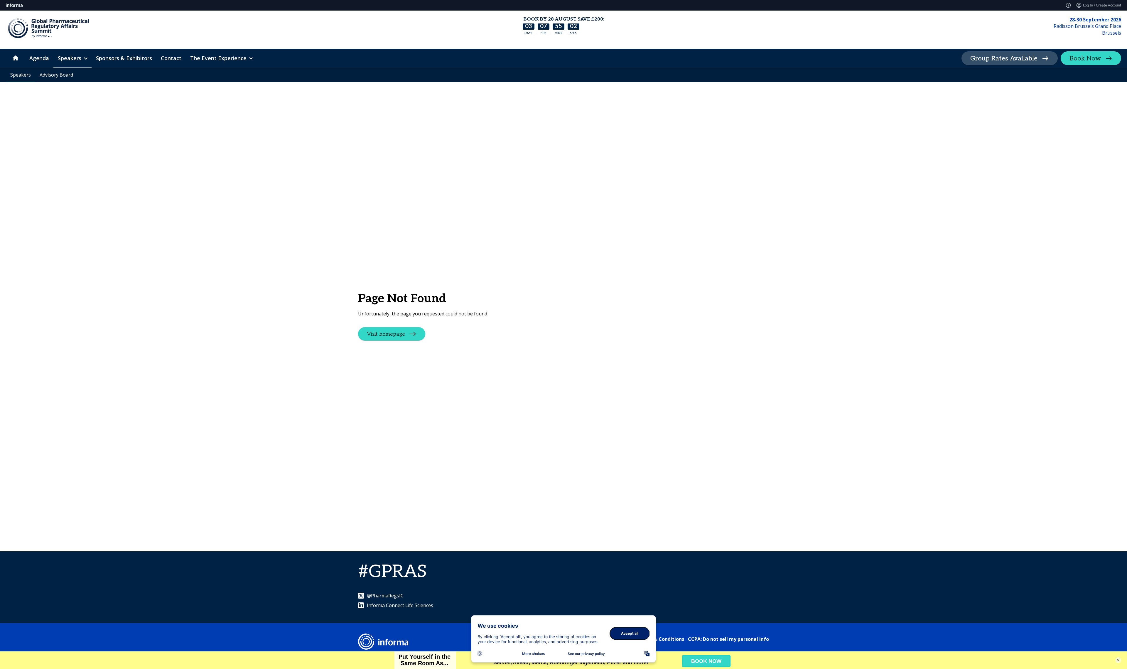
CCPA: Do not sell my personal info (728, 639)
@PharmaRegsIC (385, 595)
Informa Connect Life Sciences (400, 605)
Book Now (1085, 58)
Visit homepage (386, 334)
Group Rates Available (1003, 58)
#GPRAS (392, 571)
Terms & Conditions (660, 639)
